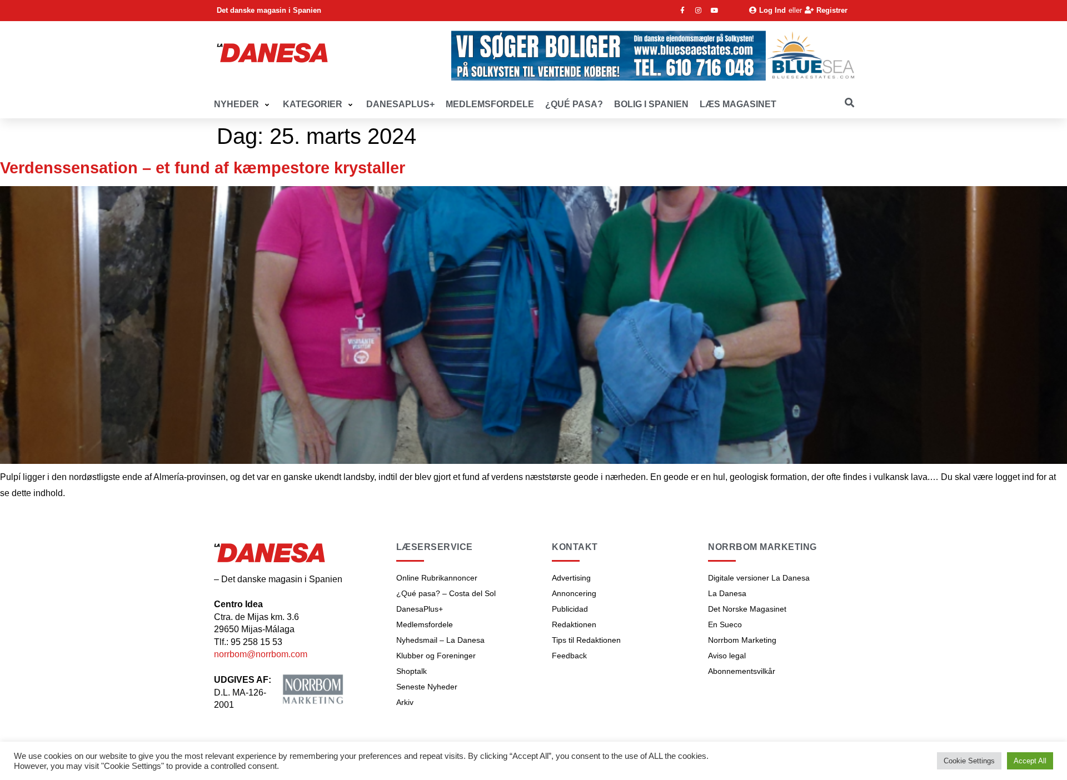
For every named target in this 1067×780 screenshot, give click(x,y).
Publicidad (570, 608)
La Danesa (727, 593)
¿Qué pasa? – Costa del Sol (446, 593)
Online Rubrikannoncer (436, 577)
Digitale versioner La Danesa (759, 577)
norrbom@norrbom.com (260, 654)
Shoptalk (411, 671)
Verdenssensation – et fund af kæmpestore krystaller (202, 168)
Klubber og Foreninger (436, 655)
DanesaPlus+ (419, 608)
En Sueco (725, 624)
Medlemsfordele (424, 624)
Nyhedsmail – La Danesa (440, 640)
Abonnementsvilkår (741, 671)
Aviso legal (727, 655)
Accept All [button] (1030, 761)
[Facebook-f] (682, 10)
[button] (242, 104)
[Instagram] (698, 10)
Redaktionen (574, 624)
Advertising (571, 577)
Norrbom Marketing (742, 640)
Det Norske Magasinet (747, 608)
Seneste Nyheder (426, 686)
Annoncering (574, 593)
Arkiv (404, 702)
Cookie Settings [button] (969, 761)
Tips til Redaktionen (586, 640)
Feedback (569, 655)
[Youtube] (714, 10)
